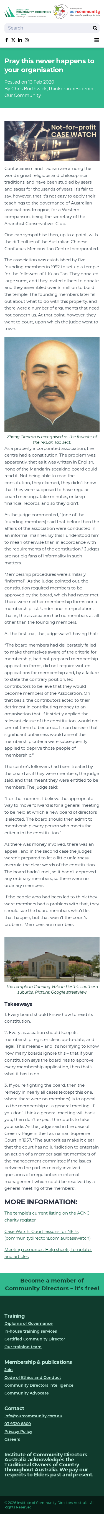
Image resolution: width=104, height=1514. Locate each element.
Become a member (48, 1280)
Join (8, 1369)
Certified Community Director (34, 1339)
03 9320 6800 (17, 1423)
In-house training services (30, 1331)
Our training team (23, 1346)
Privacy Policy (18, 1431)
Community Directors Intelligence (38, 1385)
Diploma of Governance (28, 1323)
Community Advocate (26, 1393)
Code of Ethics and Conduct (32, 1377)
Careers (12, 1439)
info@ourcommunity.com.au (33, 1415)
